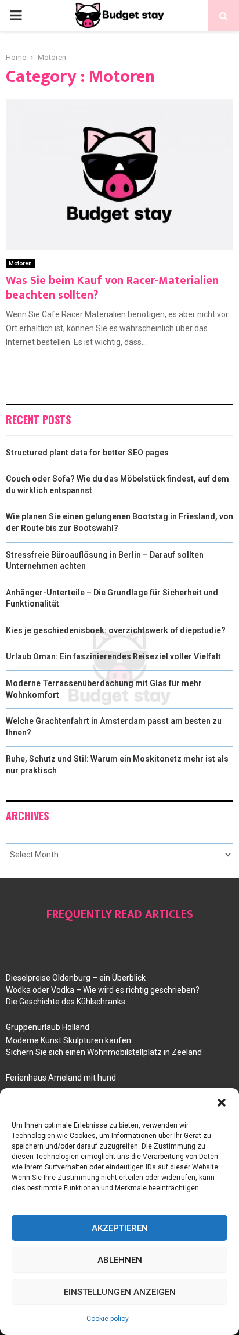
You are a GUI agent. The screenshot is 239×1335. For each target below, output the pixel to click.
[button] (221, 1102)
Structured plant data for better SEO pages (87, 452)
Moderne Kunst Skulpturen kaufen (68, 1040)
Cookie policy (107, 1319)
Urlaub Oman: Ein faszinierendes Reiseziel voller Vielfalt (113, 656)
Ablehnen (119, 1260)
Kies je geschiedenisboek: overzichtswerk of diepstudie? (116, 630)
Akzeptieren (120, 1228)
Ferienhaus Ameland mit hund (61, 1077)
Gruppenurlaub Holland (47, 1027)
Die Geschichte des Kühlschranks (65, 1001)
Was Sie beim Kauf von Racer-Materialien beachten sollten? (112, 288)
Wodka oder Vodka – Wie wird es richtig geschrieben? (103, 990)
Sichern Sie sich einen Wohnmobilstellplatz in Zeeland (104, 1052)
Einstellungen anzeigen (120, 1292)
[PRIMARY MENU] (15, 15)
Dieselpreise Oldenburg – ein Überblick (76, 977)
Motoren (20, 263)
